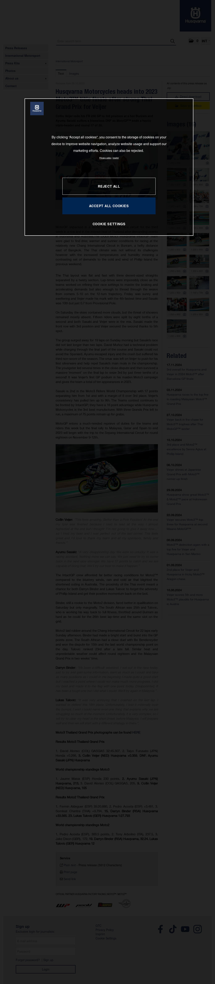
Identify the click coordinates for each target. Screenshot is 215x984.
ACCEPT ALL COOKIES (109, 205)
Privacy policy (105, 157)
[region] (109, 167)
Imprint (116, 157)
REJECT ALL (109, 186)
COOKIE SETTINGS (109, 223)
